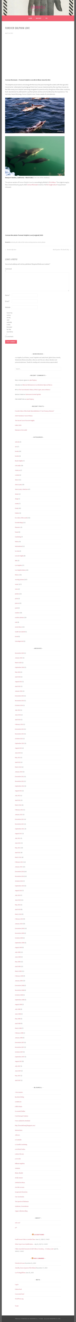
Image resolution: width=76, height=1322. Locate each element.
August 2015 (18, 681)
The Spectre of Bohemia (22, 1201)
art (16, 447)
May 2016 (17, 672)
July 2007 (17, 1066)
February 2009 (19, 976)
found (16, 532)
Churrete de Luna (20, 1263)
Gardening (18, 537)
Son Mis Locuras (19, 1187)
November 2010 (19, 876)
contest (17, 475)
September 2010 (19, 886)
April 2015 (18, 686)
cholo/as (17, 470)
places (17, 603)
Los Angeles (18, 565)
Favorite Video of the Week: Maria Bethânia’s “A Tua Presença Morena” (34, 411)
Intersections (18, 1130)
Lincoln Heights (19, 556)
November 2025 (19, 653)
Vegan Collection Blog (21, 1211)
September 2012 (19, 786)
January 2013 (19, 772)
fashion (17, 513)
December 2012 (19, 776)
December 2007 (19, 1042)
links (16, 560)
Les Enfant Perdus (20, 1149)
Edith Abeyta (18, 1106)
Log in (16, 1284)
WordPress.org (19, 1299)
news (16, 589)
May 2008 (17, 1019)
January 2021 (19, 658)
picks (16, 598)
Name (7, 295)
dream (17, 494)
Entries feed (18, 1289)
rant (16, 622)
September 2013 (19, 743)
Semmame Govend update (33, 394)
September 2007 (19, 1057)
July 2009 (17, 952)
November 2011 (19, 824)
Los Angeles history (20, 570)
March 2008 (18, 1028)
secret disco (18, 627)
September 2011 (19, 829)
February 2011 (19, 862)
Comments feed (19, 1294)
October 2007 (19, 1052)
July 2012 (17, 795)
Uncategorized (19, 641)
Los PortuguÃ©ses (20, 1273)
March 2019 (18, 662)
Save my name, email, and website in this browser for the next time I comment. (10, 324)
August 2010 (18, 890)
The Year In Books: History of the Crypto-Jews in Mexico (34, 390)
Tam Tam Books (19, 1197)
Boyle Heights (19, 461)
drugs (16, 499)
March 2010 (18, 914)
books (17, 451)
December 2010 (19, 871)
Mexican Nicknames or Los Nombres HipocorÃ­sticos (37, 385)
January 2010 (19, 924)
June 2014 (18, 715)
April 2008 (18, 1023)
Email (7, 301)
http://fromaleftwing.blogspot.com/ (25, 1125)
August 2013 (18, 748)
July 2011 (17, 838)
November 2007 (19, 1047)
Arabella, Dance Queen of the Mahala (25, 1268)
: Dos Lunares (19, 1092)
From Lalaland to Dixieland (22, 1121)
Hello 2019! (18, 425)
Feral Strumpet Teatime (21, 1116)
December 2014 (19, 696)
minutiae (17, 1168)
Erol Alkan (52, 182)
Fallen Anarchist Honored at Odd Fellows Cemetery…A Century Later (34, 1249)
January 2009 (19, 981)
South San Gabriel (20, 632)
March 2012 (18, 805)
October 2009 (19, 938)
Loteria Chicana (19, 1154)
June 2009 (18, 957)
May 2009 (17, 962)
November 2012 (19, 781)
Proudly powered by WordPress (26, 1318)
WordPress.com (55, 1318)
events (17, 503)
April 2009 (18, 966)
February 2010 (19, 919)
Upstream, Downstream (21, 1206)
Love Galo (18, 1159)
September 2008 (19, 1000)
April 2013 (18, 762)
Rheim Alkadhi (19, 1173)
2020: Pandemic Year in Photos (23, 416)
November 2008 (19, 990)
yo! (46, 18)
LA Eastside (18, 1140)
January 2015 (19, 691)
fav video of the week (21, 242)
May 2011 (17, 848)
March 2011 (18, 857)
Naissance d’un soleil (21, 430)
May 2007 (17, 1075)
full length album (51, 185)
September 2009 (19, 943)
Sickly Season (19, 1178)
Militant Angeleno (20, 1163)
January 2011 (19, 867)
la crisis (17, 551)
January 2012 (19, 814)
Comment (8, 270)
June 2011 (18, 843)
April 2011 (18, 852)
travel (16, 636)
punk (16, 608)
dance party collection (21, 489)
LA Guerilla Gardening (21, 1144)
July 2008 (17, 1009)
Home (30, 18)
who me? (38, 18)
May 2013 (17, 757)
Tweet (16, 1306)
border (17, 456)
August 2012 (18, 791)
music (39, 242)
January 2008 (19, 1038)
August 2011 (18, 833)
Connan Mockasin (32, 185)
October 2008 (19, 995)
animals (13, 242)
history (17, 541)
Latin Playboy (33, 380)
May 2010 (17, 905)
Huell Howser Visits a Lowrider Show (25, 1239)
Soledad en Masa (20, 1182)
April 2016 (18, 677)
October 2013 (19, 738)
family (16, 508)
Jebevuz (17, 1135)
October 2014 (19, 705)
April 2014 (18, 719)
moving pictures (32, 242)
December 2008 (19, 985)
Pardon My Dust (11, 249)
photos (43, 242)
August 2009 (18, 947)
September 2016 (19, 667)
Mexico (17, 575)
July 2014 (17, 710)
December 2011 (19, 819)
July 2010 (17, 895)
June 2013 (18, 753)
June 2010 (18, 900)
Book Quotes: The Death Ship (61, 249)
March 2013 (18, 767)
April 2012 (18, 800)
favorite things (19, 522)
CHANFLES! (18, 1102)
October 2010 (19, 881)
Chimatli (38, 7)
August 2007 (18, 1061)
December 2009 (19, 928)
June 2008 (18, 1014)
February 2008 (19, 1033)
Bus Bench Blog (19, 1097)
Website (7, 307)
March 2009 (18, 971)
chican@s (18, 465)
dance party (18, 484)
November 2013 (19, 734)
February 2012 (19, 810)
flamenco (17, 527)
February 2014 (19, 724)
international (18, 546)
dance (17, 480)
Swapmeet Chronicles (21, 1192)
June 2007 (18, 1071)
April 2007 (18, 1080)
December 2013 (19, 729)
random (17, 613)
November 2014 (19, 700)
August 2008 (18, 1004)
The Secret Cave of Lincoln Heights (24, 420)
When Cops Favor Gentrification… (24, 1244)
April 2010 (18, 909)
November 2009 (19, 933)
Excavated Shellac (20, 1111)
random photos (19, 617)
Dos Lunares (39, 1258)
